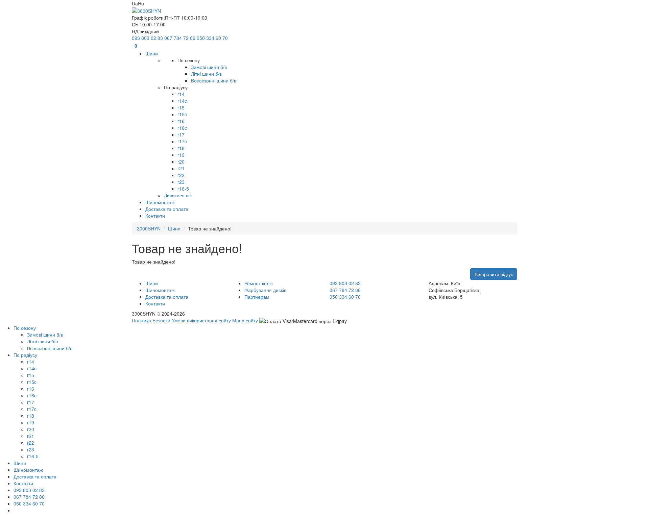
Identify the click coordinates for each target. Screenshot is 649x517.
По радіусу (25, 354)
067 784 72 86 (179, 37)
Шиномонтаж (159, 290)
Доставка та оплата (166, 296)
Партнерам (256, 296)
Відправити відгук (494, 274)
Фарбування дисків (265, 290)
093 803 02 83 (147, 37)
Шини (174, 228)
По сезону (25, 327)
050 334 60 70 (212, 37)
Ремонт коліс (258, 283)
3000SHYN (149, 228)
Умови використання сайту (201, 320)
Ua (135, 3)
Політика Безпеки (151, 320)
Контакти (155, 303)
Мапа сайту (245, 320)
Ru (141, 3)
